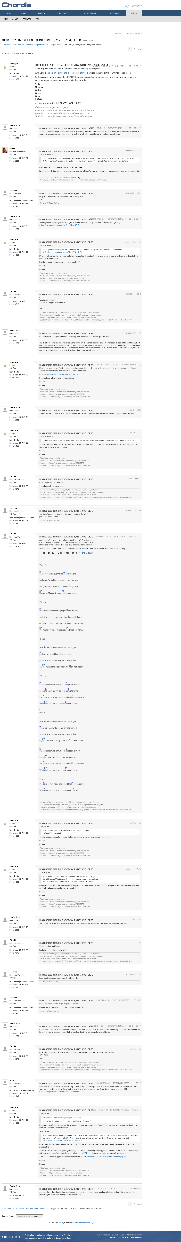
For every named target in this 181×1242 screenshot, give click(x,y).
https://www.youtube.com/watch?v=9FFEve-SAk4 (59, 225)
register (19, 53)
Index (6, 19)
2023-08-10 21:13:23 (133, 510)
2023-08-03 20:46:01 (133, 193)
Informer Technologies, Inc (85, 1223)
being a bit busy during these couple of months (68, 73)
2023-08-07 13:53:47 (133, 294)
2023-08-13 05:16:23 (101, 1000)
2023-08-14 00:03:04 (100, 1110)
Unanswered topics (134, 34)
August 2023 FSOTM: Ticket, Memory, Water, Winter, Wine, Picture (42, 40)
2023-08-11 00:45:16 (133, 869)
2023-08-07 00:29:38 (133, 242)
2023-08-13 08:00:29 (98, 1026)
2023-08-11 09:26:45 (133, 920)
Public (63, 13)
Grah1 (12, 1080)
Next (139, 49)
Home (9, 13)
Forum (134, 13)
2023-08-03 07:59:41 (98, 128)
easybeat (13, 191)
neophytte (13, 63)
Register (27, 19)
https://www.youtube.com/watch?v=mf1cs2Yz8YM (59, 1092)
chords (139, 1237)
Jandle (12, 148)
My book (90, 13)
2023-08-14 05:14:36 (98, 1189)
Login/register (136, 5)
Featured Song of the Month (37, 45)
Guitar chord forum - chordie (13, 45)
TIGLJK (12, 291)
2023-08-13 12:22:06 (133, 1049)
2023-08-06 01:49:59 (98, 219)
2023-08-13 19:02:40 (103, 1083)
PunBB (60, 1223)
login (11, 53)
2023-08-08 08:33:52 (133, 333)
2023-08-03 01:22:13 (99, 66)
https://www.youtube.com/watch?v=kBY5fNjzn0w (58, 374)
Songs (24, 13)
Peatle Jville (14, 125)
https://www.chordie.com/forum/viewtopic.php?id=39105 (109, 1157)
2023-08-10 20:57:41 (133, 479)
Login (37, 19)
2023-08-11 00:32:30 (133, 823)
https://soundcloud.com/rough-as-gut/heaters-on (58, 1004)
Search (15, 19)
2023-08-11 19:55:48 (133, 943)
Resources (115, 13)
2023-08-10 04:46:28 (133, 433)
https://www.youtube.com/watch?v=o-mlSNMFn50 (70, 1153)
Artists (41, 13)
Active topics (118, 34)
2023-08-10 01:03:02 (100, 365)
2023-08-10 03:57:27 (133, 410)
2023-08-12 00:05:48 (133, 974)
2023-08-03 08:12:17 (133, 151)
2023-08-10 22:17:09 (103, 536)
